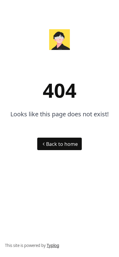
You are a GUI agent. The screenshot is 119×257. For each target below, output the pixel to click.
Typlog (53, 245)
